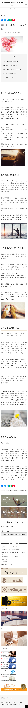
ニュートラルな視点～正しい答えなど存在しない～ (13, 556)
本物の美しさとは (9, 77)
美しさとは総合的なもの (11, 61)
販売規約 (8, 702)
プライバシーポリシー (17, 702)
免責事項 (3, 702)
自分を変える (19, 32)
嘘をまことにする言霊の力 (7, 564)
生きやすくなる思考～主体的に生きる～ (11, 546)
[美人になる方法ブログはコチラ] (8, 654)
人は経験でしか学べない (7, 561)
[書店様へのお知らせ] (8, 678)
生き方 (7, 32)
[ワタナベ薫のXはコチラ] (8, 672)
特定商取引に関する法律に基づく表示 (11, 704)
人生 (2, 32)
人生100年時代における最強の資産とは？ (11, 549)
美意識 (12, 32)
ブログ (4, 15)
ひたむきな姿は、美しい (11, 73)
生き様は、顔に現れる (10, 65)
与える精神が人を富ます (7, 559)
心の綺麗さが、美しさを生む (12, 69)
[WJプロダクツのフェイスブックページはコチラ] (8, 666)
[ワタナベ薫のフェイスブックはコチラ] (8, 660)
